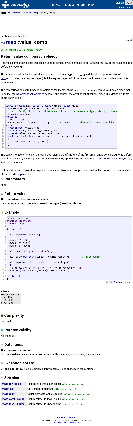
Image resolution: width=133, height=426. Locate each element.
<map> (27, 12)
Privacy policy (72, 417)
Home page (60, 417)
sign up (120, 2)
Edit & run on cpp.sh (119, 282)
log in (129, 2)
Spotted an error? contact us (66, 423)
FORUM (91, 4)
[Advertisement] (66, 308)
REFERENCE (69, 4)
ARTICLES (81, 4)
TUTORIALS (57, 4)
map (36, 12)
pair (3, 78)
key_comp (125, 158)
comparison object (30, 93)
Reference (14, 12)
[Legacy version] (124, 7)
